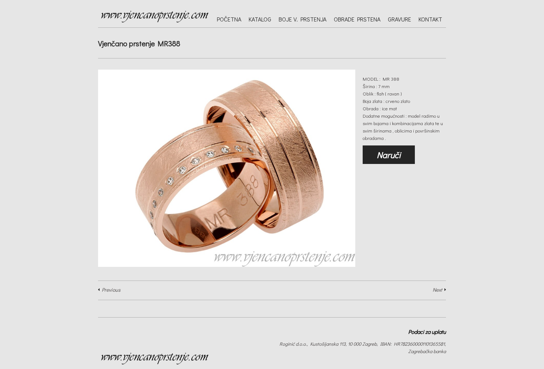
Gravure (399, 19)
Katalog (260, 19)
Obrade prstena (357, 19)
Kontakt (430, 19)
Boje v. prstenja (302, 19)
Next (437, 289)
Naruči (389, 154)
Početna (229, 19)
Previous (111, 289)
